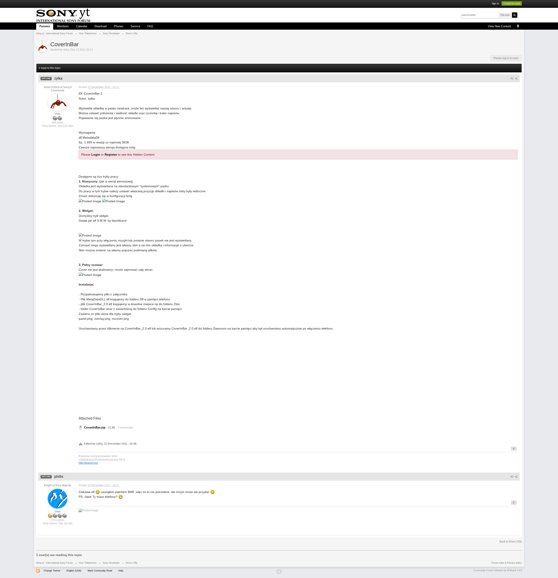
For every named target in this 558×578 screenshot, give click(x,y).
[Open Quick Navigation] (518, 26)
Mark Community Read (100, 570)
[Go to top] (279, 571)
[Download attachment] (80, 427)
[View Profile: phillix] (57, 498)
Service (135, 26)
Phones (118, 26)
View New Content (499, 26)
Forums (44, 26)
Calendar (81, 26)
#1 (512, 78)
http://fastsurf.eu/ (88, 462)
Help (120, 570)
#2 (512, 476)
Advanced (520, 15)
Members (63, 26)
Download (100, 26)
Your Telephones (88, 562)
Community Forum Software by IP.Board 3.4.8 (497, 570)
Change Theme (52, 570)
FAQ (150, 26)
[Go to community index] (63, 14)
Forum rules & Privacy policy (506, 562)
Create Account (512, 3)
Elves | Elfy (132, 562)
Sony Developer (111, 562)
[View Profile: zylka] (57, 102)
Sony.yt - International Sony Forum (54, 562)
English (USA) (73, 570)
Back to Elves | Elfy (511, 541)
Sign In (495, 3)
